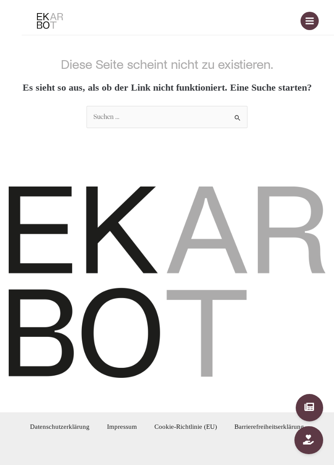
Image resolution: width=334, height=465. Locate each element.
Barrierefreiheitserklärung (269, 426)
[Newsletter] (310, 408)
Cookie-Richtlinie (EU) (185, 426)
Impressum (122, 426)
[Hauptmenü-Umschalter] (310, 21)
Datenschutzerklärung (60, 426)
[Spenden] (309, 440)
